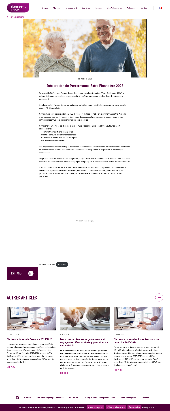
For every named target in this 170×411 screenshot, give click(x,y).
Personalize (134, 407)
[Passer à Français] (160, 7)
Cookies (145, 398)
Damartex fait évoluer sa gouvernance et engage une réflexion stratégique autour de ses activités (84, 342)
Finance (98, 8)
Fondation (73, 398)
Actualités (131, 8)
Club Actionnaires (114, 8)
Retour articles (17, 17)
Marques (57, 8)
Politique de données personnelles (99, 398)
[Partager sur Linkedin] (31, 273)
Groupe (45, 8)
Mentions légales (128, 398)
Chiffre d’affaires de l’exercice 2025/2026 (29, 339)
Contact (144, 8)
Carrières (86, 8)
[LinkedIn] (17, 397)
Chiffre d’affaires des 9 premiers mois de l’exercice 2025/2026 (136, 341)
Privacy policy (148, 407)
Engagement (71, 8)
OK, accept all (96, 407)
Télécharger (62, 264)
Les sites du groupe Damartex (50, 398)
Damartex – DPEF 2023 (47, 264)
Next (159, 297)
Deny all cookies (117, 407)
